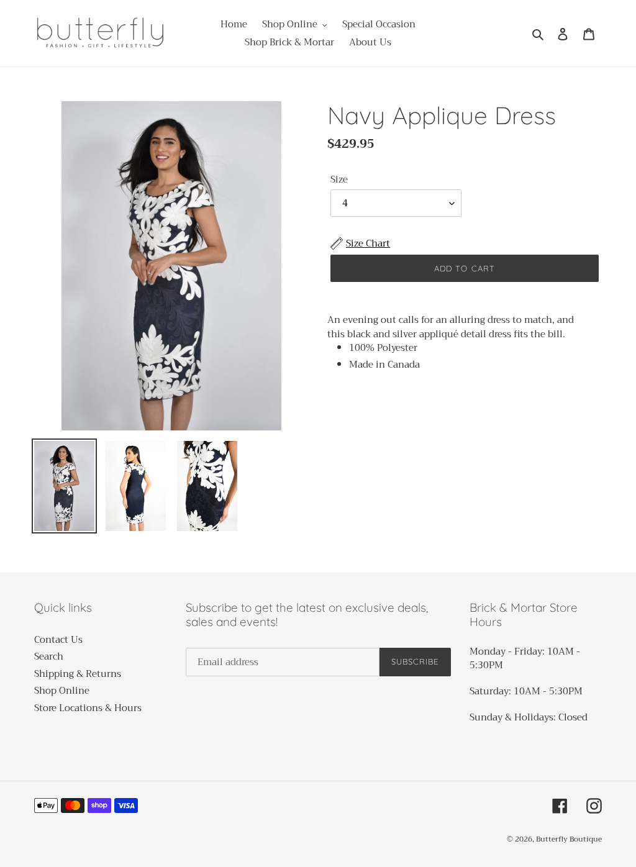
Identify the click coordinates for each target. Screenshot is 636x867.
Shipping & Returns (77, 674)
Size (339, 180)
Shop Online (61, 691)
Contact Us (58, 640)
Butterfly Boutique (569, 839)
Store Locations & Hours (88, 708)
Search (48, 656)
